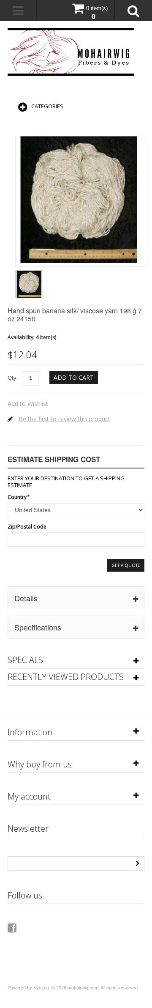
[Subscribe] (137, 862)
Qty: (13, 377)
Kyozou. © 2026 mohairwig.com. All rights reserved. (86, 987)
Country (17, 497)
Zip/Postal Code (27, 526)
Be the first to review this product (64, 419)
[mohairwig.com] (71, 52)
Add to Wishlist (28, 404)
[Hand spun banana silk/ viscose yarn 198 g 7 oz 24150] (29, 273)
